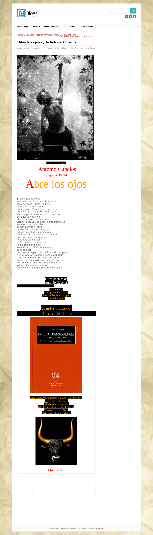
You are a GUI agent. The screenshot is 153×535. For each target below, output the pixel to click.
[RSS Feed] (126, 16)
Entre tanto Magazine (51, 26)
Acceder (100, 528)
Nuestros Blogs (22, 26)
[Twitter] (130, 16)
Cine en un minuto (86, 26)
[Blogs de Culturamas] (27, 18)
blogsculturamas (23, 48)
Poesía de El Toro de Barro (57, 48)
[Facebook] (134, 16)
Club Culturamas (69, 26)
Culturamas (36, 26)
